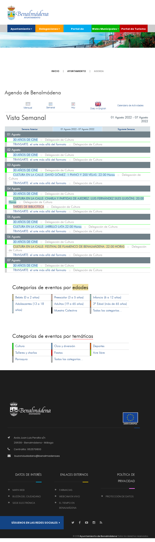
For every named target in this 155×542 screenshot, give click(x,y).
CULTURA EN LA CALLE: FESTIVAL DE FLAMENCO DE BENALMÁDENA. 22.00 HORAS (69, 246)
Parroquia (21, 359)
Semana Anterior (30, 129)
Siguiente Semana (126, 129)
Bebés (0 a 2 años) (27, 297)
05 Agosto (13, 217)
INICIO (55, 71)
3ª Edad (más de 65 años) (110, 304)
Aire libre (99, 352)
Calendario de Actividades (130, 105)
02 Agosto (13, 150)
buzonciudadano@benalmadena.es (37, 456)
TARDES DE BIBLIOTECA (28, 207)
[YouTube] (86, 523)
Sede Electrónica (23, 503)
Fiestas (58, 352)
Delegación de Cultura (59, 140)
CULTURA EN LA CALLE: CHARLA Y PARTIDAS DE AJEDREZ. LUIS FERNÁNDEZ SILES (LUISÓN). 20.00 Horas (76, 200)
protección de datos (120, 496)
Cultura (20, 346)
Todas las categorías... (107, 310)
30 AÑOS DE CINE (25, 140)
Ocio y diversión (64, 346)
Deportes (98, 346)
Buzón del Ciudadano (26, 496)
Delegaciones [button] (48, 29)
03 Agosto (13, 165)
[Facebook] (80, 523)
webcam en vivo (69, 496)
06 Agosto (13, 237)
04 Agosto (13, 188)
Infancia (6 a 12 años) (107, 297)
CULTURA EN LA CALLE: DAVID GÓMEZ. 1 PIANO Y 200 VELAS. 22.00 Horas (64, 175)
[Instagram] (94, 523)
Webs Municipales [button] (104, 29)
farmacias (65, 490)
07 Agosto (13, 260)
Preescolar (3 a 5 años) (69, 297)
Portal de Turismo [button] (133, 29)
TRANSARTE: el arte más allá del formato (39, 144)
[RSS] (101, 523)
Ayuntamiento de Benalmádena (98, 536)
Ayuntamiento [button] (20, 29)
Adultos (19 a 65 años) (69, 304)
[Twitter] (72, 523)
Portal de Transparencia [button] (77, 29)
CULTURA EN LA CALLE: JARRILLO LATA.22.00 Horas (47, 226)
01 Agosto (13, 134)
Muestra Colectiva (65, 310)
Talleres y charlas (26, 352)
